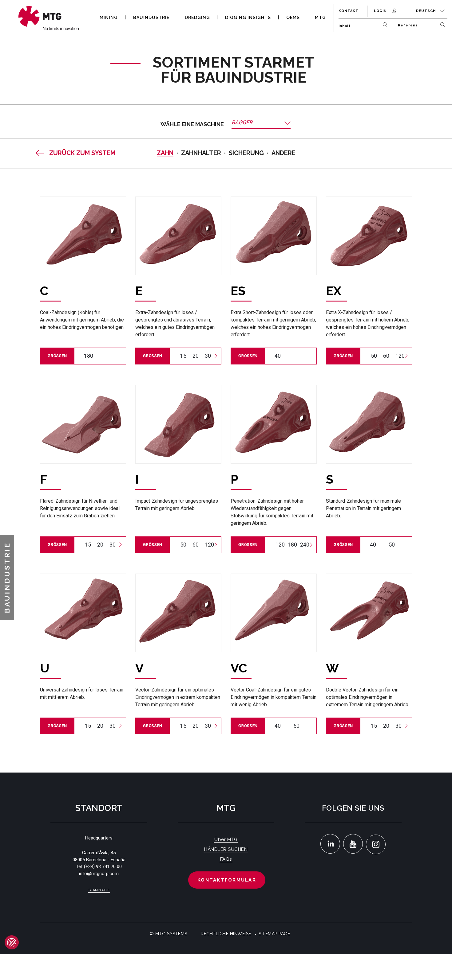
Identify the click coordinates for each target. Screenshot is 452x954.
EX (333, 290)
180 (88, 356)
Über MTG (225, 839)
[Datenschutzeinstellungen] (12, 942)
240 (304, 545)
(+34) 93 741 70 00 (103, 866)
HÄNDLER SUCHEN (226, 849)
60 (386, 356)
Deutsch (426, 11)
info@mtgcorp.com (99, 873)
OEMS (293, 17)
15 (183, 356)
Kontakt (349, 11)
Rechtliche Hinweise (226, 933)
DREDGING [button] (197, 17)
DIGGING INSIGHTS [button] (248, 17)
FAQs (226, 859)
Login (381, 11)
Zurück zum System (82, 153)
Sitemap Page (274, 933)
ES (238, 290)
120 (400, 356)
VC (239, 668)
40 (278, 356)
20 (195, 356)
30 (208, 356)
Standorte (99, 890)
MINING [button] (109, 17)
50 (374, 356)
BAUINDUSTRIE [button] (151, 17)
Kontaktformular (226, 880)
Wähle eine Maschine (192, 124)
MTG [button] (320, 17)
